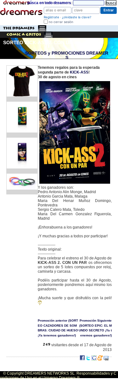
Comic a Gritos (24, 34)
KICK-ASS (79, 72)
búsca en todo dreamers (49, 3)
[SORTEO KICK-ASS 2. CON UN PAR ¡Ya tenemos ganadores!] (75, 82)
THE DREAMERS (19, 28)
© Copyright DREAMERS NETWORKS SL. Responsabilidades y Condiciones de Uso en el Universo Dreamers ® (58, 375)
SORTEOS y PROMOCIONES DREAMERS (66, 55)
